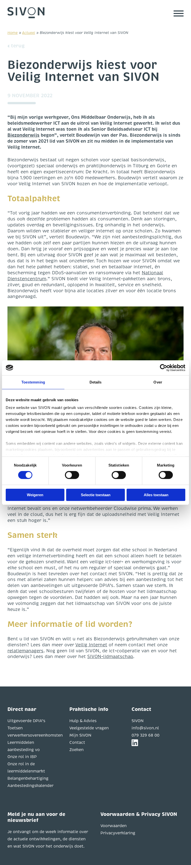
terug (18, 46)
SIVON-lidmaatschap (110, 656)
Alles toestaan (156, 495)
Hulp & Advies (82, 720)
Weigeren (35, 495)
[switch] (72, 475)
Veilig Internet (91, 645)
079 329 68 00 (145, 735)
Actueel (28, 32)
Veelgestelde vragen (89, 728)
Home (12, 32)
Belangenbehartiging (27, 778)
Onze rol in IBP (22, 756)
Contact (77, 742)
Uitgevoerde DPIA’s (26, 720)
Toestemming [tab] (33, 382)
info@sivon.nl (145, 728)
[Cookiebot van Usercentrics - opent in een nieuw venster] (163, 367)
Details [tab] (96, 382)
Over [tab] (157, 382)
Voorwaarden (113, 825)
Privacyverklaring (117, 833)
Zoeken (76, 749)
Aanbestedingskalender (30, 785)
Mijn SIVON (80, 735)
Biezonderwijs (23, 135)
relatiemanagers (25, 651)
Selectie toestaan (95, 495)
